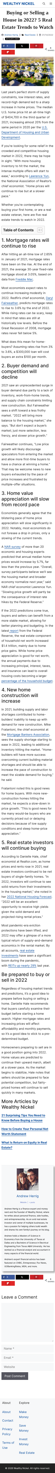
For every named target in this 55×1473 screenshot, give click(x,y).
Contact (7, 1420)
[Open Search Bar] (43, 3)
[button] (38, 229)
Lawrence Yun (39, 176)
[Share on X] (22, 46)
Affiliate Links (12, 39)
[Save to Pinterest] (36, 46)
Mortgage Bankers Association (28, 734)
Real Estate (30, 35)
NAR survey (12, 546)
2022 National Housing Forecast (29, 896)
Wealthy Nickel (19, 3)
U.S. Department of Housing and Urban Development (25, 132)
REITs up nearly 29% (22, 965)
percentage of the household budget (27, 681)
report (13, 630)
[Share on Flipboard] (8, 52)
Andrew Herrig (11, 35)
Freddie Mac (24, 279)
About (6, 1412)
